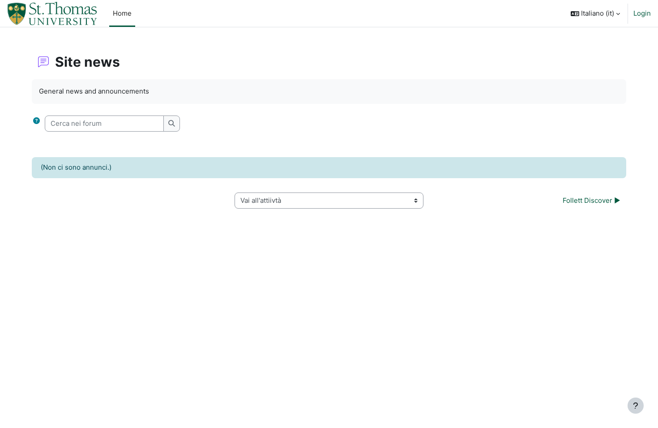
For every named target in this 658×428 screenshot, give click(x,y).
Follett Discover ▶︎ (591, 200)
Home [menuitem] (122, 13)
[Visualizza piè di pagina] (636, 406)
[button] (595, 13)
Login (642, 13)
